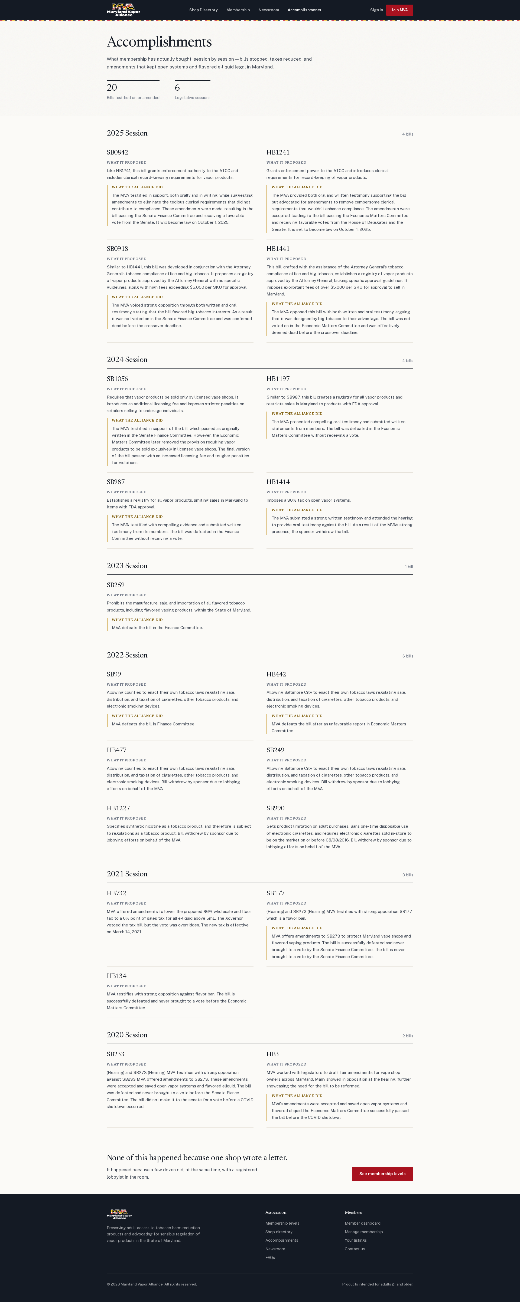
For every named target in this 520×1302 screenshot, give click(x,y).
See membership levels (382, 1173)
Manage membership (364, 1231)
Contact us (355, 1249)
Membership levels (282, 1223)
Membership (238, 10)
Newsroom (269, 10)
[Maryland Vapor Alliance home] (123, 10)
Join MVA (400, 10)
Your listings (356, 1240)
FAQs (270, 1257)
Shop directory (278, 1231)
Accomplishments (304, 10)
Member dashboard (363, 1223)
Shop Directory (203, 10)
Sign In (376, 10)
